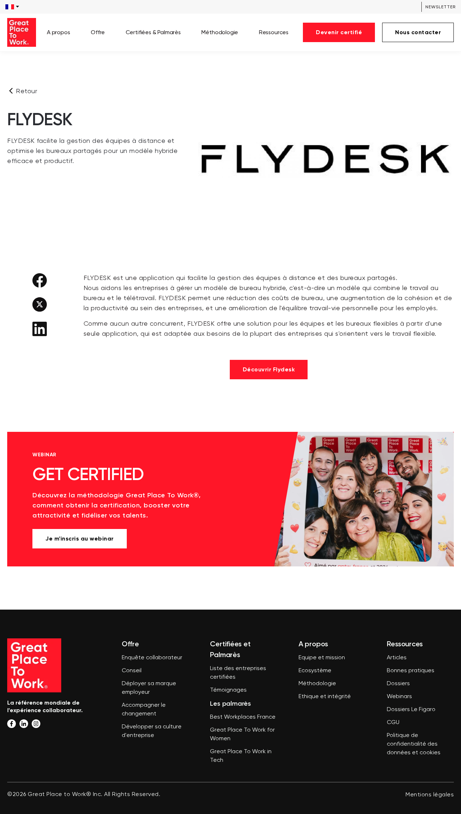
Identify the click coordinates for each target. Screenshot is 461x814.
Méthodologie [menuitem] (219, 32)
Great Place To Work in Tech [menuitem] (241, 756)
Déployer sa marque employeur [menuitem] (149, 688)
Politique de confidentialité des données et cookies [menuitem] (413, 744)
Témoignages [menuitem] (228, 690)
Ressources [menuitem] (273, 32)
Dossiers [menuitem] (398, 684)
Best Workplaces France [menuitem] (243, 717)
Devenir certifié (339, 32)
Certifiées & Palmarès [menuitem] (153, 32)
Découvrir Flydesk (269, 369)
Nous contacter (418, 32)
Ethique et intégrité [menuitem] (325, 697)
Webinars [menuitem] (399, 697)
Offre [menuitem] (98, 32)
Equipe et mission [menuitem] (322, 658)
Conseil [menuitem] (132, 671)
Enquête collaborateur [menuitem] (152, 658)
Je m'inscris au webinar (79, 538)
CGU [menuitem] (393, 722)
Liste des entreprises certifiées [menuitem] (238, 673)
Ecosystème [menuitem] (315, 671)
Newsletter (440, 6)
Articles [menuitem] (397, 658)
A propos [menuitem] (58, 32)
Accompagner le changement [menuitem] (144, 709)
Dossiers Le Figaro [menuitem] (411, 710)
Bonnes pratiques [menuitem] (410, 671)
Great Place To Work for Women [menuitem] (242, 734)
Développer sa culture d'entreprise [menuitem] (152, 731)
